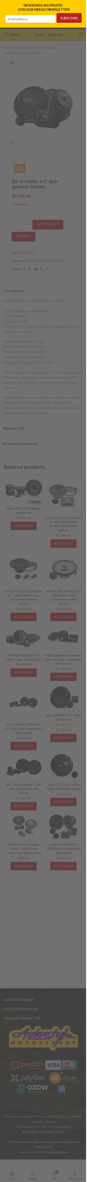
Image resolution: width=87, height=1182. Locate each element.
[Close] (82, 5)
